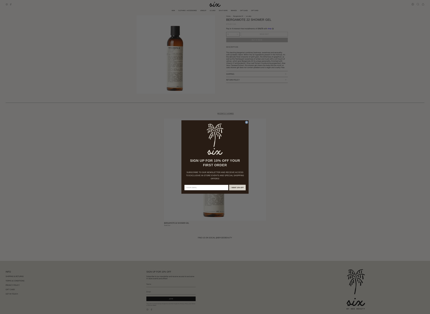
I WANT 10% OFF (237, 187)
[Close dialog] (246, 122)
